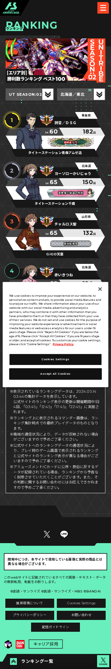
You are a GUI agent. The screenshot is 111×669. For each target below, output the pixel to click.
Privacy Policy (63, 344)
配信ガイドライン (55, 627)
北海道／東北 (72, 94)
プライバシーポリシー (30, 615)
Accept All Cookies (55, 373)
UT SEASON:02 (25, 94)
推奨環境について (29, 603)
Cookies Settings (81, 603)
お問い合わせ (81, 615)
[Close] (100, 288)
